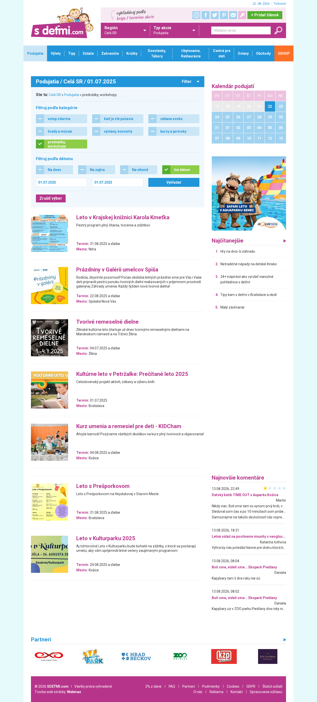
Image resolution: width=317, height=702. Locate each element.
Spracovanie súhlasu (266, 692)
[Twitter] (215, 15)
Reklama (216, 692)
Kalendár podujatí (233, 86)
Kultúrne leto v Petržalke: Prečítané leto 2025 (132, 374)
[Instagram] (196, 15)
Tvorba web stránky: (58, 692)
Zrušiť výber (50, 198)
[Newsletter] (233, 15)
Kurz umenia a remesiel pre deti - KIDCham (128, 426)
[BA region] (249, 193)
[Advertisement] (249, 393)
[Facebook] (206, 15)
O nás (197, 692)
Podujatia (71, 95)
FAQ (172, 686)
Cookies (233, 686)
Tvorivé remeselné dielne (107, 322)
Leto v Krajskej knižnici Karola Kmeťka (122, 217)
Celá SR (55, 95)
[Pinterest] (224, 15)
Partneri (188, 686)
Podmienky (211, 686)
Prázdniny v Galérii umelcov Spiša (117, 270)
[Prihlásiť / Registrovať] (242, 15)
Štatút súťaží (272, 686)
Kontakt (237, 692)
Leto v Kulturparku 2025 (105, 538)
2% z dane (153, 686)
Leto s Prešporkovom (103, 486)
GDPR (250, 686)
